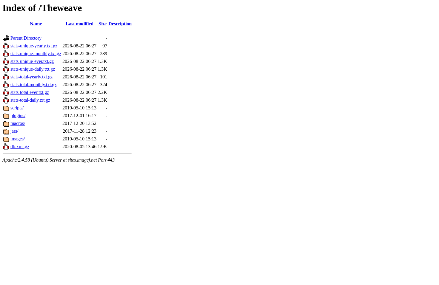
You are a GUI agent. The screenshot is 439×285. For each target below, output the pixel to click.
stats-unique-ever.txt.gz (32, 61)
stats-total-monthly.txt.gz (33, 84)
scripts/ (17, 107)
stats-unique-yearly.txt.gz (33, 45)
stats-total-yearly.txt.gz (31, 76)
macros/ (17, 123)
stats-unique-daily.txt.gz (32, 69)
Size (103, 23)
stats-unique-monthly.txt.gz (35, 53)
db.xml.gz (19, 146)
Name (36, 23)
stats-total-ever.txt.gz (29, 92)
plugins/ (17, 115)
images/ (17, 138)
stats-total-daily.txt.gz (30, 100)
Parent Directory (26, 38)
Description (120, 23)
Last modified (79, 23)
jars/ (14, 131)
